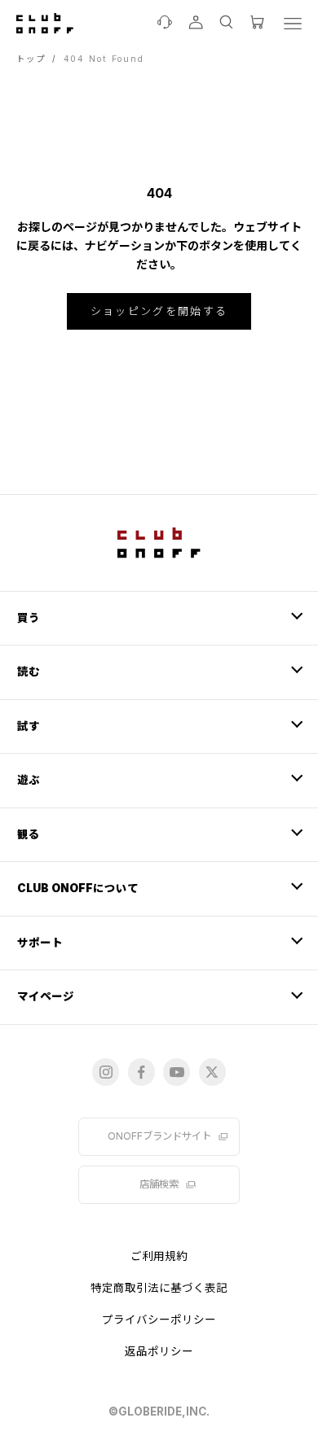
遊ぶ (28, 779)
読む (28, 671)
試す (28, 726)
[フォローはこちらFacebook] (141, 1071)
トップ (31, 59)
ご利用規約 (159, 1256)
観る (28, 834)
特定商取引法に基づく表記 (159, 1287)
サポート (40, 942)
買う (28, 617)
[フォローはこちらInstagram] (105, 1071)
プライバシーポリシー (159, 1319)
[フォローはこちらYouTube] (176, 1071)
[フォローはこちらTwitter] (212, 1071)
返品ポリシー (159, 1351)
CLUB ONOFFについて (78, 888)
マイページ (45, 996)
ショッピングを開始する (159, 310)
